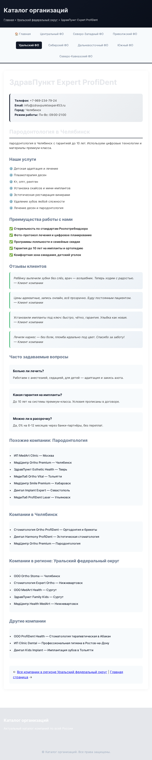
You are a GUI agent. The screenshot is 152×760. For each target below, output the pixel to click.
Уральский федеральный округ (37, 19)
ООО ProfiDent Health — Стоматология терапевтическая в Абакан (62, 636)
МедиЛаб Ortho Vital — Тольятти (38, 476)
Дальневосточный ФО (93, 45)
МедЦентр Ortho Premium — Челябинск (43, 462)
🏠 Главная (23, 34)
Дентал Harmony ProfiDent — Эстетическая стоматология (56, 536)
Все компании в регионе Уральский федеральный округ (62, 672)
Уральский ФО (29, 45)
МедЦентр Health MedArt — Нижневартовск (46, 604)
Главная (9, 19)
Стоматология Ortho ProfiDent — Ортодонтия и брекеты (55, 529)
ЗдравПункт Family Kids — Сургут (39, 597)
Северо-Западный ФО (88, 34)
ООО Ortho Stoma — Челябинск (37, 576)
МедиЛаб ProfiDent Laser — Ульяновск (42, 497)
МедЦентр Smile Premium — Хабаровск (42, 483)
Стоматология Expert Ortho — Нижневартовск (48, 583)
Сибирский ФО (58, 45)
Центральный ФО (52, 34)
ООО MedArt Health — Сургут (35, 590)
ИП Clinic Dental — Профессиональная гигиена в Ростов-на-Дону (61, 643)
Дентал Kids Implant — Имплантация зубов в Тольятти (53, 650)
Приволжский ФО (125, 34)
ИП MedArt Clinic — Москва (34, 455)
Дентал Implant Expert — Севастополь (42, 490)
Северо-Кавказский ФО (76, 56)
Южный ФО (125, 45)
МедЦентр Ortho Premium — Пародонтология (47, 543)
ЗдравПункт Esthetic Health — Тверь (40, 469)
